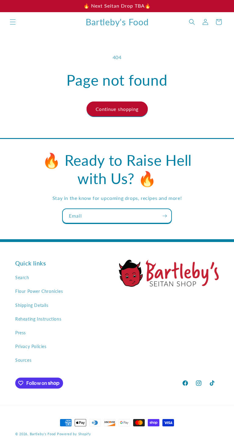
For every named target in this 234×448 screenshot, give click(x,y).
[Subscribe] (164, 215)
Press (20, 332)
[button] (13, 22)
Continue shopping (117, 109)
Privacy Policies (31, 346)
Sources (23, 360)
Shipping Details (31, 305)
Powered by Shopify (74, 434)
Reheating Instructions (38, 319)
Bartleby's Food (43, 434)
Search (22, 277)
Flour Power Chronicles (39, 291)
